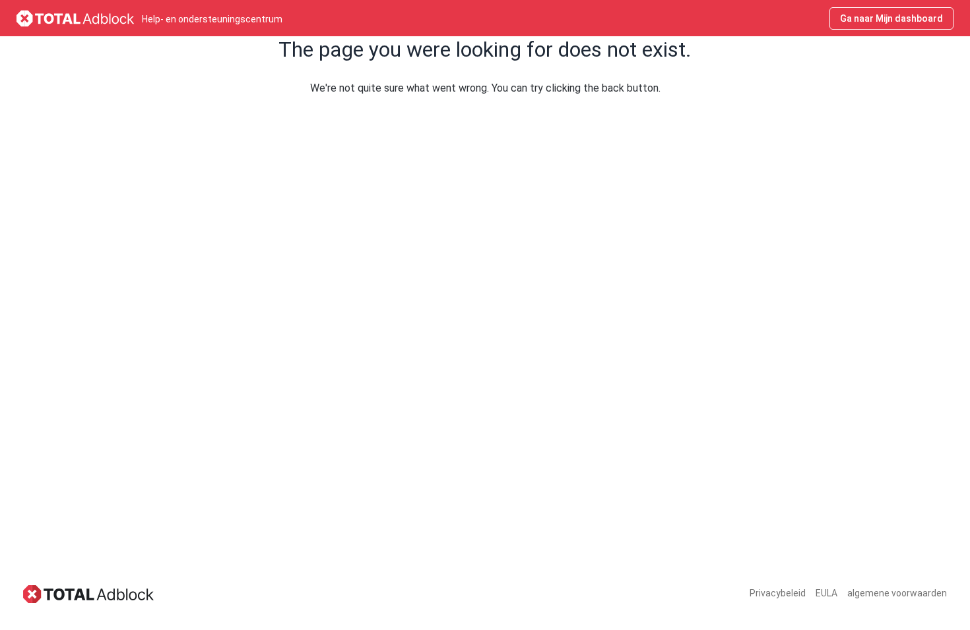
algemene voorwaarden (897, 593)
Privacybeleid (778, 593)
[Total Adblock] (89, 593)
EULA (826, 593)
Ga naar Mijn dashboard (891, 18)
